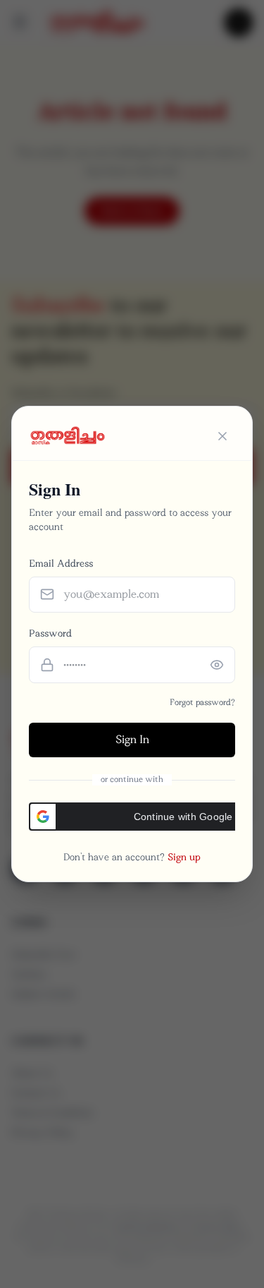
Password (50, 633)
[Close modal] (222, 436)
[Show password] (217, 665)
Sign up (184, 857)
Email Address (61, 564)
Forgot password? (202, 702)
